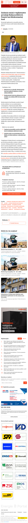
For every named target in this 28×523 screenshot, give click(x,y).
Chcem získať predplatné (13, 194)
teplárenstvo (4, 209)
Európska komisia (16, 204)
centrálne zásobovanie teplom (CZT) (16, 201)
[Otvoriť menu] (25, 2)
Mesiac (24, 338)
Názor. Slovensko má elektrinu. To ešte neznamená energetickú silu (14, 353)
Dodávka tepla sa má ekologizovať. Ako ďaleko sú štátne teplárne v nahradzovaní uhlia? (14, 135)
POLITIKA (20, 207)
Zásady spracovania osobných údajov (8, 512)
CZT (2, 203)
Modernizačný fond (6, 207)
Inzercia (24, 512)
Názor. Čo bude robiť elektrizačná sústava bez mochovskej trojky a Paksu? (13, 373)
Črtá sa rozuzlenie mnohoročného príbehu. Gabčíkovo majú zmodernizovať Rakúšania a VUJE (15, 363)
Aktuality (5, 29)
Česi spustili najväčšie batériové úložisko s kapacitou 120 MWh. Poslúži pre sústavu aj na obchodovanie (15, 346)
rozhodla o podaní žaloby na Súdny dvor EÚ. (14, 153)
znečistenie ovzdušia (19, 209)
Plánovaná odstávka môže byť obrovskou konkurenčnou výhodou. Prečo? (12, 349)
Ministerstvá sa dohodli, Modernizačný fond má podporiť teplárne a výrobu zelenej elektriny (14, 91)
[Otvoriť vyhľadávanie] (22, 2)
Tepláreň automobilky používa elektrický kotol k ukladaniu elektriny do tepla (15, 130)
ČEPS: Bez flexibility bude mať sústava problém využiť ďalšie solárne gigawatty (15, 369)
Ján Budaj (3, 206)
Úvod (2, 2)
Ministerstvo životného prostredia (15, 206)
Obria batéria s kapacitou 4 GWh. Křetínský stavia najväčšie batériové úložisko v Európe (14, 359)
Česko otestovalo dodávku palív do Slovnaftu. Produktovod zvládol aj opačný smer (13, 356)
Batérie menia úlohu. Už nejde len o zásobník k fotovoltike (13, 366)
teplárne (11, 209)
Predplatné (16, 2)
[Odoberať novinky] (25, 382)
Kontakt (2, 513)
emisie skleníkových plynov (16, 203)
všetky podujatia (14, 416)
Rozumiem (22, 517)
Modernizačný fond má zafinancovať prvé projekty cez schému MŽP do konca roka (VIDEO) (15, 96)
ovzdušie (14, 207)
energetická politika (6, 204)
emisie (5, 203)
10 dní (19, 338)
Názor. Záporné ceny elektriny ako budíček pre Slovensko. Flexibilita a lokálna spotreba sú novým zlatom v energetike (14, 342)
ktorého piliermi (5, 158)
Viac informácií (6, 521)
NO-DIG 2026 (5, 407)
